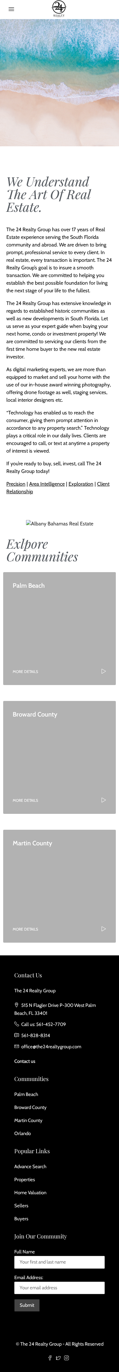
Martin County (28, 1120)
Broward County (30, 1107)
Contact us (24, 1061)
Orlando (22, 1133)
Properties (24, 1179)
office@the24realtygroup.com (51, 1047)
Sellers (21, 1206)
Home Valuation (30, 1192)
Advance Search (30, 1166)
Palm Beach (26, 1094)
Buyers (21, 1219)
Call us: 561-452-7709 (43, 1024)
